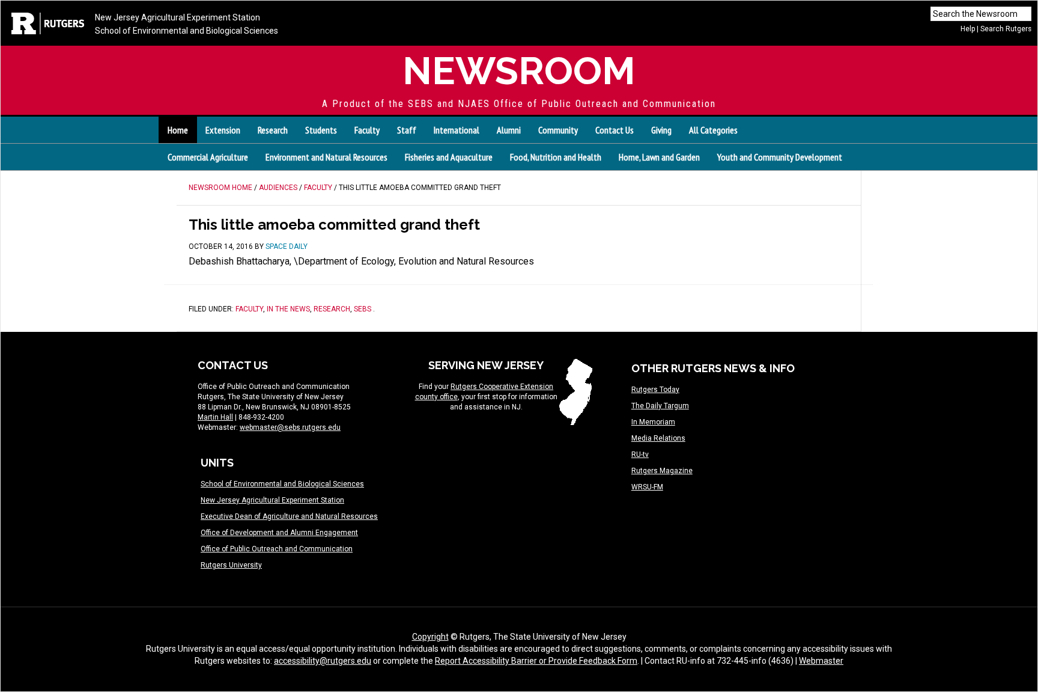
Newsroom (519, 70)
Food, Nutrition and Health (555, 157)
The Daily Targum (660, 406)
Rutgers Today (655, 389)
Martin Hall (215, 417)
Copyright (430, 636)
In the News (288, 309)
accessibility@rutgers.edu (322, 661)
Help (968, 29)
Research (332, 309)
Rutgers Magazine (662, 471)
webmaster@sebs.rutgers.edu (290, 427)
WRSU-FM (647, 487)
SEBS (362, 309)
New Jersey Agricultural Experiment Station (177, 17)
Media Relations (658, 438)
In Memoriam (653, 422)
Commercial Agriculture (208, 157)
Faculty (249, 309)
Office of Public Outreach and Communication (277, 549)
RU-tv (640, 454)
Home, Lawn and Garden (659, 157)
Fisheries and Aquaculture (449, 157)
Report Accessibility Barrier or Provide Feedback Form (536, 661)
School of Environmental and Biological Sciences (186, 30)
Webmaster (821, 661)
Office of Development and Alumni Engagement (279, 532)
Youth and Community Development (779, 157)
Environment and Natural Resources (326, 157)
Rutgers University (231, 565)
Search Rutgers (1005, 29)
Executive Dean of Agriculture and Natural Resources (289, 516)
